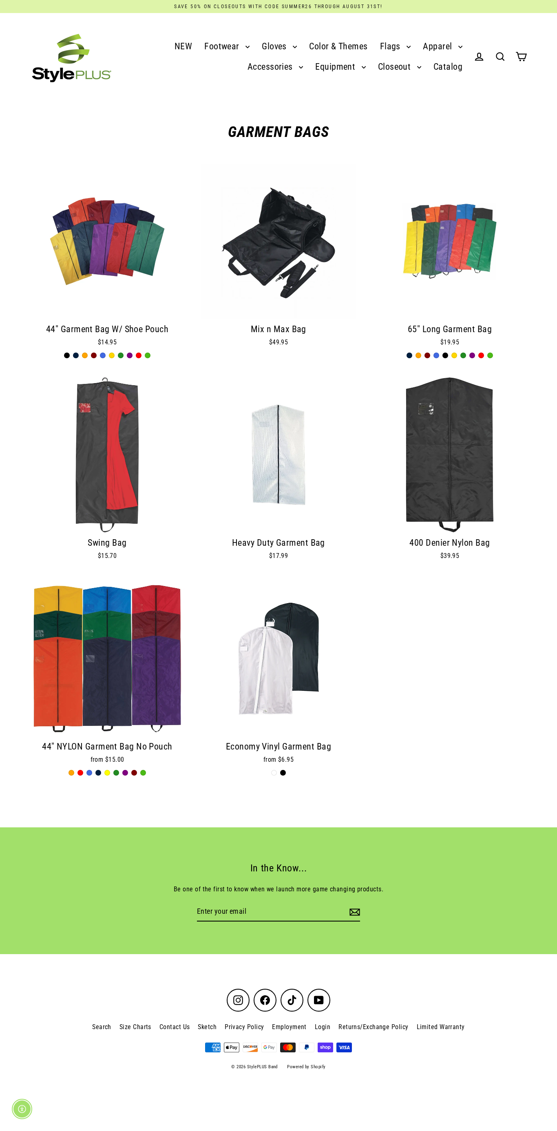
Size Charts (135, 1027)
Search (101, 1027)
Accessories (271, 67)
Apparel (438, 46)
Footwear (222, 46)
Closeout (395, 67)
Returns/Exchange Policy (373, 1027)
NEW (183, 46)
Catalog (447, 67)
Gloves (275, 46)
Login (322, 1027)
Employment (289, 1027)
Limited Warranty (441, 1027)
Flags (391, 46)
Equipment (336, 67)
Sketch (207, 1027)
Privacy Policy (244, 1027)
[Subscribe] (353, 912)
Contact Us (174, 1027)
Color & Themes (338, 46)
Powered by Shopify (306, 1066)
